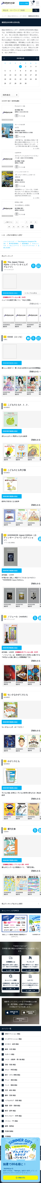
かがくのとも (14, 761)
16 (25, 75)
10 (31, 71)
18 (36, 75)
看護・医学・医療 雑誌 (12, 1105)
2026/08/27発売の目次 (10, 860)
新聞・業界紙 (9, 1126)
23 (25, 79)
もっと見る (36, 148)
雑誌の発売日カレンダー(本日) (17, 16)
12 (5, 75)
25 (36, 79)
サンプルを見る (31, 293)
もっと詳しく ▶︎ (10, 970)
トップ (4, 16)
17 (31, 75)
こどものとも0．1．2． (18, 405)
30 (25, 83)
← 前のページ (8, 222)
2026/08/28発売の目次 (10, 293)
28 (15, 83)
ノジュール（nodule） (18, 616)
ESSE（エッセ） (15, 337)
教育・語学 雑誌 (10, 1111)
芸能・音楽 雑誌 (10, 1064)
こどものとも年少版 (17, 470)
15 (20, 75)
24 (31, 79)
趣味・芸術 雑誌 (10, 1095)
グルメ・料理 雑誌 (11, 1070)
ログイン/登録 (24, 3)
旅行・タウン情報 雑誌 (12, 1075)
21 (15, 79)
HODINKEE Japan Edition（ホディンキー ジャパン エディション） (20, 537)
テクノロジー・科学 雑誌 (13, 1116)
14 (15, 75)
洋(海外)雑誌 (9, 1131)
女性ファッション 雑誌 (12, 1034)
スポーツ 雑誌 (9, 1054)
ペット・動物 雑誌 (11, 1085)
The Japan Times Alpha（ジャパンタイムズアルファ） (16, 264)
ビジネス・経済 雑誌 (12, 1044)
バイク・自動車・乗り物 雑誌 (15, 1059)
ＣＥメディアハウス (28, 245)
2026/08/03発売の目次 (10, 363)
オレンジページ (14, 245)
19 (5, 79)
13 (10, 75)
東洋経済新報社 (14, 243)
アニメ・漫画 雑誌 (11, 1080)
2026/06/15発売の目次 (10, 571)
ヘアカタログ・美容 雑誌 (13, 1100)
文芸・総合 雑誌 (10, 1090)
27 (10, 83)
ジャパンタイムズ (8, 241)
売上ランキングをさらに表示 (12, 904)
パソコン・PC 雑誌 (11, 1121)
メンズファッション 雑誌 (13, 1039)
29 (20, 83)
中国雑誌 (8, 1136)
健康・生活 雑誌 (10, 1049)
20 (10, 79)
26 (5, 83)
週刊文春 (12, 829)
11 (36, 71)
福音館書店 (25, 243)
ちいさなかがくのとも (18, 695)
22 (20, 79)
